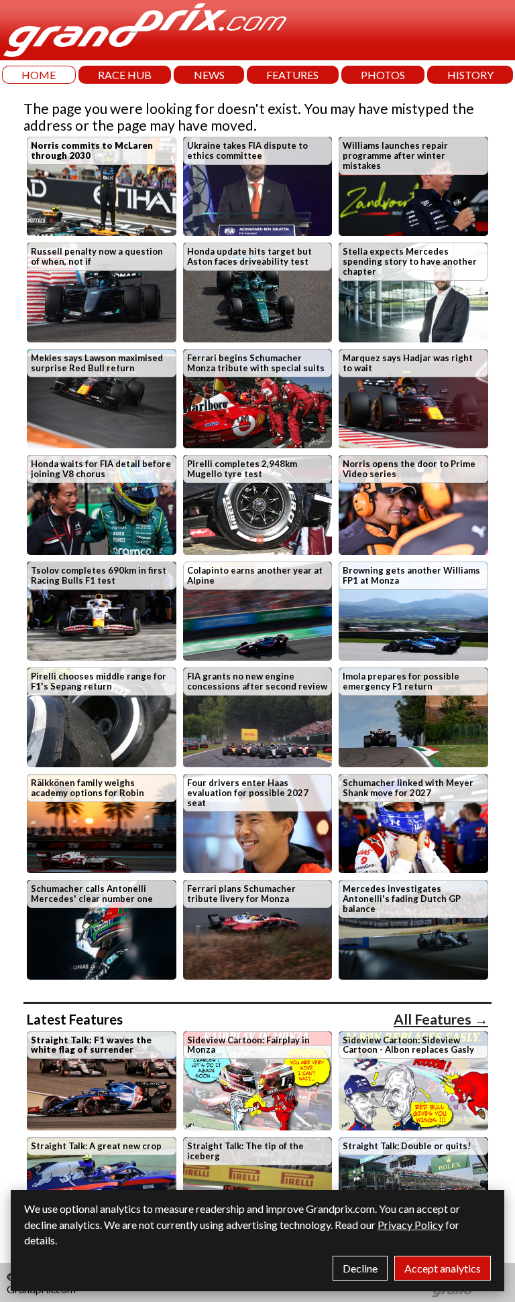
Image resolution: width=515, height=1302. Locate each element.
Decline (360, 1268)
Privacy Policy (410, 1224)
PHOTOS (383, 74)
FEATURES (292, 74)
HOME (38, 74)
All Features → (441, 1019)
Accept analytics (442, 1268)
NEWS (209, 74)
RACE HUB (125, 74)
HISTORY (470, 74)
